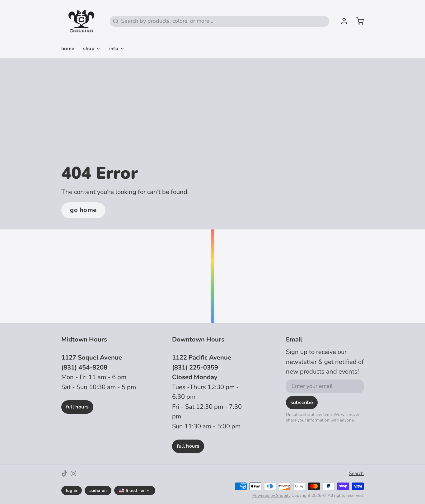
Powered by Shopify (271, 495)
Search (356, 473)
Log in (71, 490)
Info (114, 48)
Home (68, 48)
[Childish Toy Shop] (81, 21)
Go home (83, 210)
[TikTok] (64, 473)
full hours (77, 406)
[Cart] (357, 21)
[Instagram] (73, 473)
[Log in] (341, 21)
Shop (89, 48)
